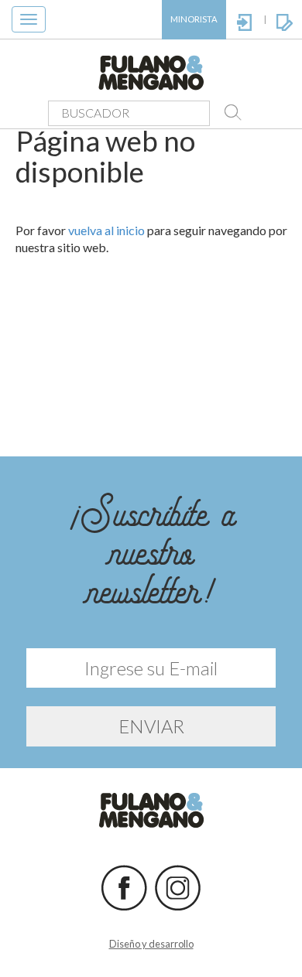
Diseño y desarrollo (151, 944)
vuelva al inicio (106, 230)
